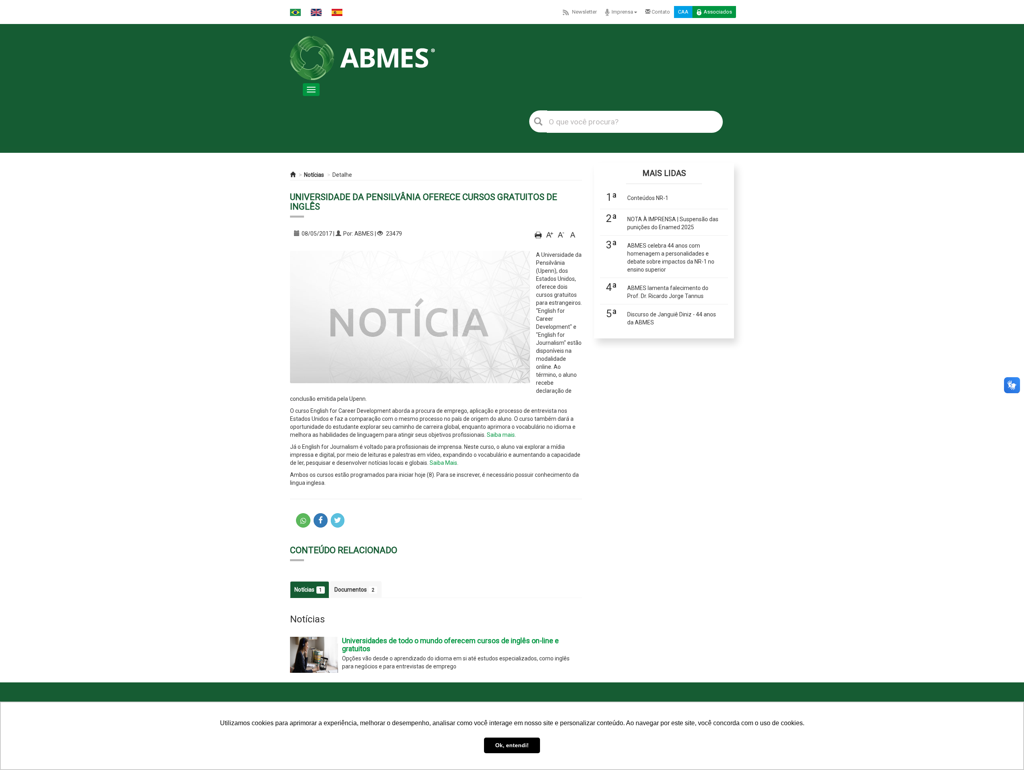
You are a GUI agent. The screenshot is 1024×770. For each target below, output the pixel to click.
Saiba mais (501, 435)
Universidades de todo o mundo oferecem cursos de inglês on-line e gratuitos (450, 644)
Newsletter (584, 12)
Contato (660, 12)
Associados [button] (718, 12)
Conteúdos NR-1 (647, 198)
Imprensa (622, 12)
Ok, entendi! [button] (512, 745)
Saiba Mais (443, 463)
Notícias (314, 175)
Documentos (354, 589)
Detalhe (342, 175)
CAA (683, 12)
